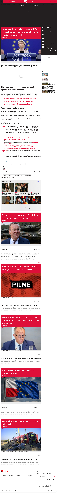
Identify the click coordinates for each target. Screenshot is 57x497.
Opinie (48, 4)
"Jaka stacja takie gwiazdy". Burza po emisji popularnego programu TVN (18, 146)
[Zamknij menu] (1, 1)
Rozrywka (44, 4)
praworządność (10, 175)
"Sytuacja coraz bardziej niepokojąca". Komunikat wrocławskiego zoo (18, 145)
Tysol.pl (55, 490)
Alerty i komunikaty (35, 5)
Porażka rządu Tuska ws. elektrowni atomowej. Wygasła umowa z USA (18, 104)
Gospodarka (13, 4)
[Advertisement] (28, 19)
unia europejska (17, 175)
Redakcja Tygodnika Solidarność (7, 474)
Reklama (17, 480)
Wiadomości (3, 4)
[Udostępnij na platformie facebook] (38, 171)
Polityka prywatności (4, 490)
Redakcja (17, 477)
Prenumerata (53, 4)
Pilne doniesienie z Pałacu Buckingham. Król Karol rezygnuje (16, 103)
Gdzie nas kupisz (5, 477)
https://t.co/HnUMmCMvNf (13, 161)
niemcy (5, 175)
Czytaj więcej (51, 50)
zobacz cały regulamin (48, 486)
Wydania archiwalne (5, 478)
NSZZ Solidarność (12, 1)
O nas (17, 474)
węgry (22, 175)
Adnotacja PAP (5, 480)
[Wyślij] (55, 476)
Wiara (31, 4)
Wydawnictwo (18, 475)
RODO (9, 490)
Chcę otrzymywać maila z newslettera (46, 479)
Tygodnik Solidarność (23, 5)
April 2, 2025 (29, 164)
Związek (8, 4)
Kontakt (17, 478)
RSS (15, 490)
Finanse (18, 4)
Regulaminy (12, 490)
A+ (5, 1)
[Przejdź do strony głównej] (27, 1)
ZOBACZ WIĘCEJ (27, 175)
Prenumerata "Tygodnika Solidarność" (8, 475)
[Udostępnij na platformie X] (39, 171)
